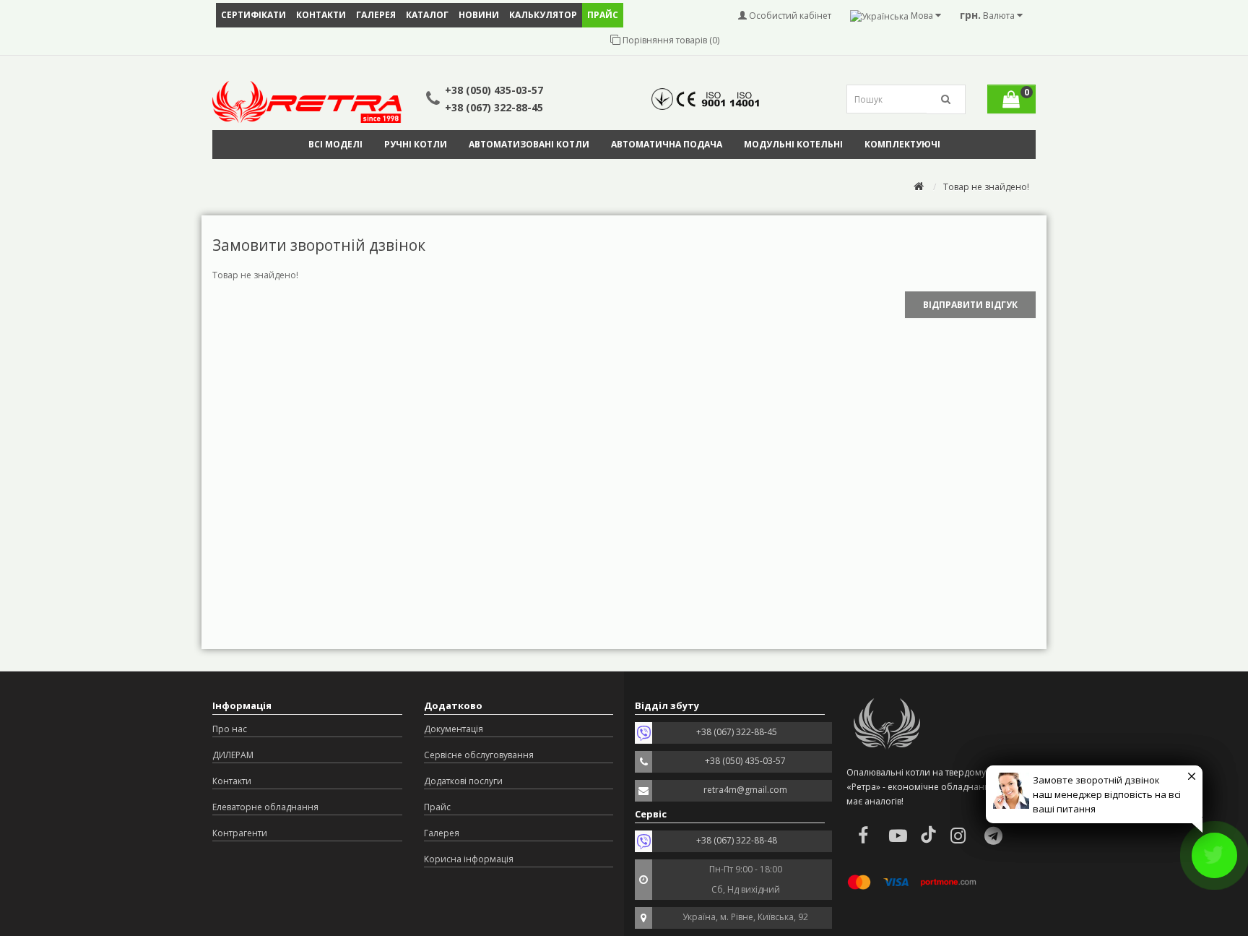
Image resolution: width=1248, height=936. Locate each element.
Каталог (427, 15)
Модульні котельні (793, 144)
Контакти (321, 15)
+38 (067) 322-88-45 (494, 107)
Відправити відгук (970, 305)
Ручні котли (415, 144)
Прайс (437, 807)
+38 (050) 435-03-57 (494, 90)
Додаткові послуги (463, 781)
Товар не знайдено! (986, 187)
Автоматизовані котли (529, 144)
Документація (453, 729)
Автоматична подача (666, 144)
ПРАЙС (602, 15)
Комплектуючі (902, 144)
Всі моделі (335, 144)
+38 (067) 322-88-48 (736, 840)
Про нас (229, 729)
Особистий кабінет (789, 15)
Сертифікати (253, 15)
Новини (479, 15)
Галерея (376, 15)
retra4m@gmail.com (745, 789)
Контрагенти (239, 833)
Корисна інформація (469, 859)
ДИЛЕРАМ (233, 755)
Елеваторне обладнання (265, 807)
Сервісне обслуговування (479, 755)
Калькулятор (543, 15)
